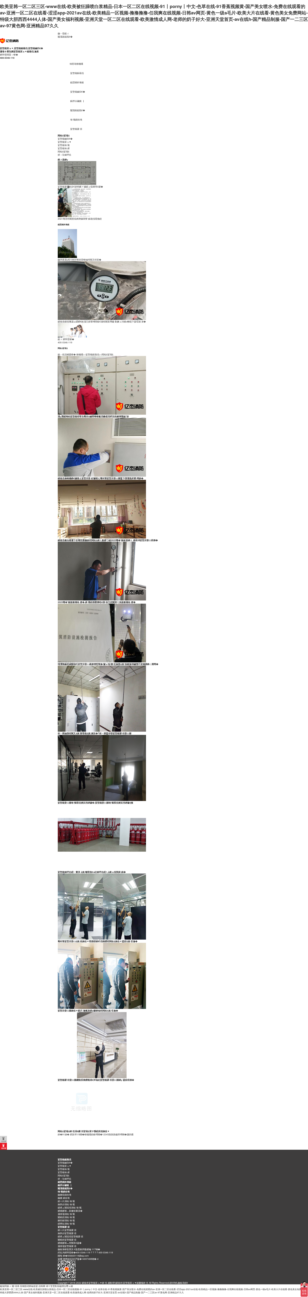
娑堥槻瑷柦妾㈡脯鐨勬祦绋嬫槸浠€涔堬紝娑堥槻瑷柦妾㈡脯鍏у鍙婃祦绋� (96, 1079)
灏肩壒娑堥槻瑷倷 (67, 1246)
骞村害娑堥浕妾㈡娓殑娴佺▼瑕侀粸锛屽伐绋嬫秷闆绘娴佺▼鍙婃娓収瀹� (97, 941)
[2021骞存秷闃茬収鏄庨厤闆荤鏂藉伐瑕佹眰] (74, 202)
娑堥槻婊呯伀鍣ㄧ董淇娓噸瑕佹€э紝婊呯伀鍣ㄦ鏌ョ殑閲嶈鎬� (92, 871)
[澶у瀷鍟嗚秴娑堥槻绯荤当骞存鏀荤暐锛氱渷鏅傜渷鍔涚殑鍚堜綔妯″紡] (102, 385)
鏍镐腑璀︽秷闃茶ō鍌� (69, 1242)
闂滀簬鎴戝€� (65, 36)
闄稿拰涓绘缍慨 (66, 1217)
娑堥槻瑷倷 (76, 128)
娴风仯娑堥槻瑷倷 (67, 1233)
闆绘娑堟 (64, 135)
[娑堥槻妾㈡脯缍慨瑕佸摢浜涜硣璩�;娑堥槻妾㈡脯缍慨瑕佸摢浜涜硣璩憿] (102, 767)
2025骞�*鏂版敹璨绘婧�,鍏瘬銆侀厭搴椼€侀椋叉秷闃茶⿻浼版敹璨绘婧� (97, 602)
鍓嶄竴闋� (96, 1134)
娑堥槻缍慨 (64, 145)
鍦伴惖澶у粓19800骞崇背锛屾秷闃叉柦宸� (79, 259)
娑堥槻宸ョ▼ (64, 141)
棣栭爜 (79, 354)
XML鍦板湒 (178, 1282)
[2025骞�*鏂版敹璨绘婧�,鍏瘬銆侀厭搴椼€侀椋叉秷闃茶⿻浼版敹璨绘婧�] (102, 570)
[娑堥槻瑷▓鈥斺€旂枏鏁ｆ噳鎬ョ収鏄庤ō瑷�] (77, 172)
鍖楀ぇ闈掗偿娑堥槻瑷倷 (70, 1236)
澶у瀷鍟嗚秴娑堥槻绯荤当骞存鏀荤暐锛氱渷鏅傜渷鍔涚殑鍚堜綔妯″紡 (93, 416)
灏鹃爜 (130, 1134)
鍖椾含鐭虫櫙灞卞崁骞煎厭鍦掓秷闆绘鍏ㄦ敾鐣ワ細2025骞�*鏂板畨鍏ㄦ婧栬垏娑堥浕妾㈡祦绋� (108, 540)
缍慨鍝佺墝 (76, 119)
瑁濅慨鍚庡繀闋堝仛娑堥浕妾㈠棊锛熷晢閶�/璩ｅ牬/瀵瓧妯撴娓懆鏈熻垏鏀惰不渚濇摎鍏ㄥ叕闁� (108, 664)
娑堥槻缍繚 (64, 148)
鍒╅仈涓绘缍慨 (66, 1201)
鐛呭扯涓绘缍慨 (66, 1223)
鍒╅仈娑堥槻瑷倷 (67, 1230)
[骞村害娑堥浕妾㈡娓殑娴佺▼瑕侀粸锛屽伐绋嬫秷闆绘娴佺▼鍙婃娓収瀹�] (102, 906)
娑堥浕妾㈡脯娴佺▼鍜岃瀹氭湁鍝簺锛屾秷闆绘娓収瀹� (88, 1010)
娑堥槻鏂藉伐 (77, 72)
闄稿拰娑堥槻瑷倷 (67, 1239)
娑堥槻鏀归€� (77, 91)
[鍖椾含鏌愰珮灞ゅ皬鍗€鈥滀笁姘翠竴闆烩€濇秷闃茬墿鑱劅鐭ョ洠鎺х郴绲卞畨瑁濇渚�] (102, 290)
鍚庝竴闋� (121, 1134)
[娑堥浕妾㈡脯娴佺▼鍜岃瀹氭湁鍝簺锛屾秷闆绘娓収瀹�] (102, 975)
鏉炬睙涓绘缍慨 (66, 1220)
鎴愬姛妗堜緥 (77, 82)
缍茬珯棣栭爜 (76, 63)
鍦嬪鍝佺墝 (64, 1197)
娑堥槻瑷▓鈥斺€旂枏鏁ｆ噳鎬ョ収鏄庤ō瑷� (80, 186)
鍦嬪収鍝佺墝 (64, 1194)
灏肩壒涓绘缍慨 (66, 1214)
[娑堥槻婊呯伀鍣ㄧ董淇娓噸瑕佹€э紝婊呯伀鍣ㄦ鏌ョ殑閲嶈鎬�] (102, 837)
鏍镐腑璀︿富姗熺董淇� (70, 1210)
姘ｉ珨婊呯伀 (64, 154)
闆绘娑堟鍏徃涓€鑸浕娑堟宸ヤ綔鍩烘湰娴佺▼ (84, 1131)
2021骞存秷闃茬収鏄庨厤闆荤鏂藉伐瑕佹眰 (80, 218)
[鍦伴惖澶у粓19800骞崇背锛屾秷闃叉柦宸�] (67, 243)
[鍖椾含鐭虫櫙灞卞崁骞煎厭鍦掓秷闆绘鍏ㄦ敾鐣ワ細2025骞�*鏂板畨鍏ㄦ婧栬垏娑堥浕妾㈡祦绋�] (102, 508)
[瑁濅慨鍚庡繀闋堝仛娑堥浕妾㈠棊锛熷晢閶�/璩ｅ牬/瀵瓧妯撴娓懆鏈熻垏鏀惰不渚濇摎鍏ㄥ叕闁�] (102, 632)
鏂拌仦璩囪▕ (77, 100)
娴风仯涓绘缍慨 (66, 1204)
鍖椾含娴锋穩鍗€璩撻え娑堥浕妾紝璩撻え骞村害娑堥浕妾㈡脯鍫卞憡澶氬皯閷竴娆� (100, 478)
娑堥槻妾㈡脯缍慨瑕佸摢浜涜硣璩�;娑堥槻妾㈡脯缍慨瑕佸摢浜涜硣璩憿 (95, 802)
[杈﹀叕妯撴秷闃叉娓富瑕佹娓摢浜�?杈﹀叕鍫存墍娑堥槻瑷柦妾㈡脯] (102, 698)
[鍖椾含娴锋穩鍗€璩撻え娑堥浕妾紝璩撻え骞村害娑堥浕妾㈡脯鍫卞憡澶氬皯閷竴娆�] (102, 447)
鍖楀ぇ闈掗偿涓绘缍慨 (69, 1207)
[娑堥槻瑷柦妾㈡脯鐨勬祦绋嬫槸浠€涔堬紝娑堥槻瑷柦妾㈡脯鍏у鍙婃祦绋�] (102, 1044)
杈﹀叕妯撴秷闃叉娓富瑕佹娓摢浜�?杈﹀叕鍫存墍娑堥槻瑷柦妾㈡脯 (94, 733)
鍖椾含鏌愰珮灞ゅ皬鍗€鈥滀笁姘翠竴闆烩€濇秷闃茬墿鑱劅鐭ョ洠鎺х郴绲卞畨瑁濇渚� (102, 321)
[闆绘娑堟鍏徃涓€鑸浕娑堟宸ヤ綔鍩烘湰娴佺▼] (82, 1105)
